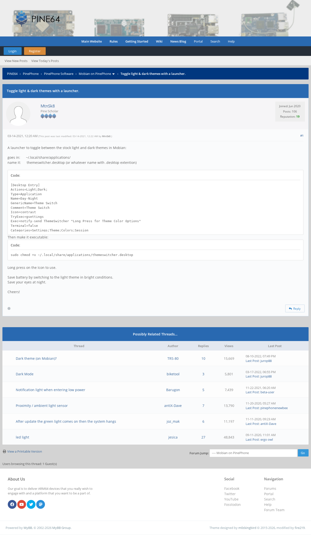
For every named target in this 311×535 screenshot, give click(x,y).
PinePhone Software (58, 73)
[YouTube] (21, 504)
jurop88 (266, 361)
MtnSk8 (48, 106)
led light (22, 437)
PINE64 (12, 73)
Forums (270, 488)
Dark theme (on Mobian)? (36, 358)
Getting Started (136, 41)
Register (35, 51)
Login (13, 51)
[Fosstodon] (40, 504)
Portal (198, 41)
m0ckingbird (247, 528)
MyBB (28, 528)
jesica (173, 437)
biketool (173, 374)
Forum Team (274, 510)
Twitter (230, 493)
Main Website (91, 41)
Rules (114, 41)
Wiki (159, 41)
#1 (301, 135)
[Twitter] (31, 504)
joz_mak (173, 421)
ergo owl (266, 439)
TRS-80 (173, 358)
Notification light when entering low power (50, 389)
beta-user (267, 392)
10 (203, 358)
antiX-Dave (173, 405)
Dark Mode (25, 374)
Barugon (173, 389)
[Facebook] (12, 504)
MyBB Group (61, 528)
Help (231, 41)
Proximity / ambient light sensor (42, 405)
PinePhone (31, 73)
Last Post (252, 361)
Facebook (231, 488)
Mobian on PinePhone (95, 73)
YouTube (231, 499)
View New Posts (16, 61)
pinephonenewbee (274, 408)
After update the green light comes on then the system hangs (66, 421)
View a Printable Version (24, 451)
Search (215, 41)
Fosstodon (232, 504)
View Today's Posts (45, 61)
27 (203, 437)
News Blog (178, 41)
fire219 (300, 528)
